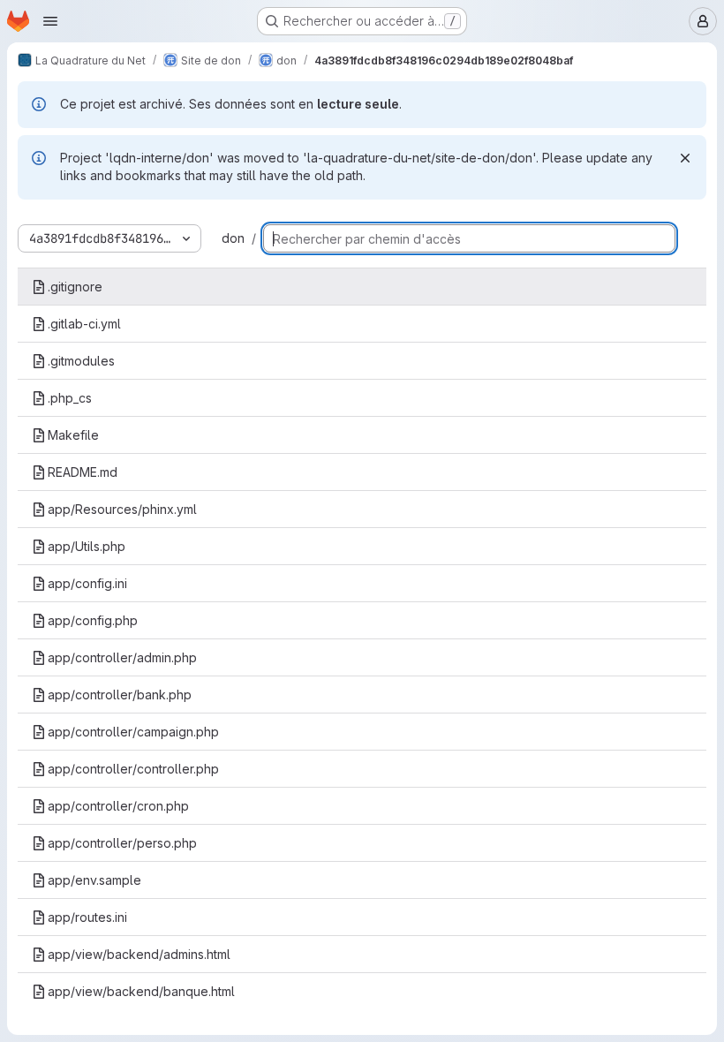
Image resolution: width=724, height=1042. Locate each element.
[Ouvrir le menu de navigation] (50, 21)
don (233, 237)
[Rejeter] (685, 158)
